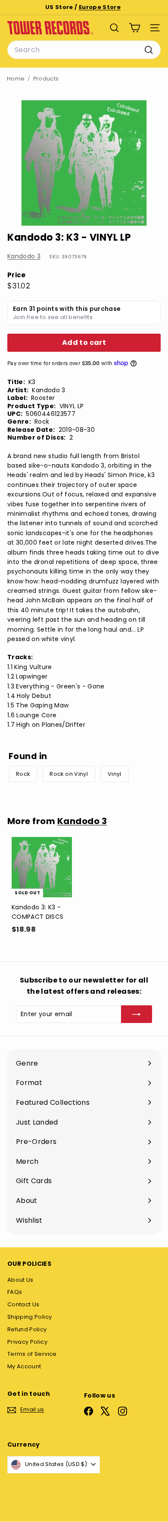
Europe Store (100, 7)
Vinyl (114, 774)
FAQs (14, 1292)
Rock (23, 774)
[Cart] (134, 27)
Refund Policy (27, 1329)
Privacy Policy (27, 1342)
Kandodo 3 (23, 256)
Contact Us (23, 1304)
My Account (24, 1366)
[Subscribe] (136, 1014)
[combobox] (84, 49)
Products (46, 78)
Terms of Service (32, 1354)
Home (16, 78)
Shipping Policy (29, 1317)
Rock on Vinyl (69, 774)
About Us (20, 1280)
